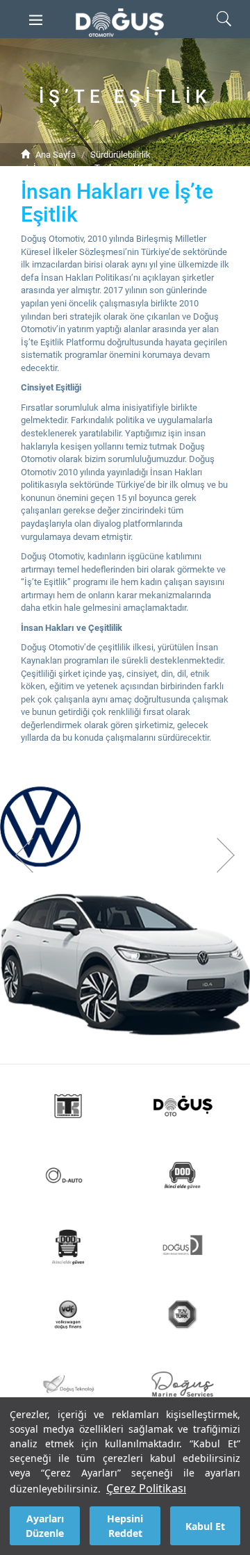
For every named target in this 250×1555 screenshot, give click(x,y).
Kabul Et (205, 1526)
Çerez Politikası (146, 1488)
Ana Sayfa (55, 154)
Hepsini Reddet (125, 1526)
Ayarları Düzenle (45, 1526)
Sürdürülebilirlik (120, 154)
